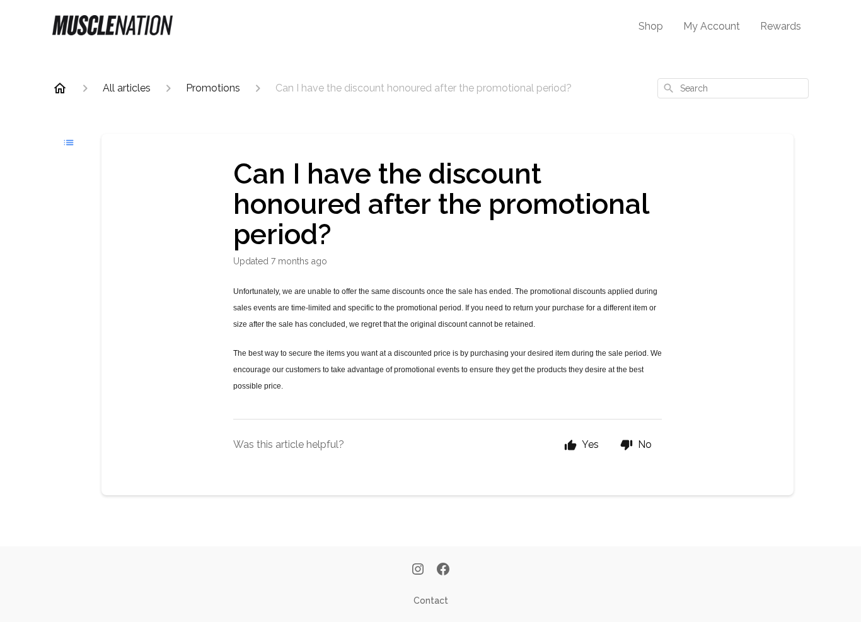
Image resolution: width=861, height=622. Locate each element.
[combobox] (733, 88)
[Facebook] (443, 570)
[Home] (59, 88)
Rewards (780, 26)
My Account (711, 26)
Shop (651, 26)
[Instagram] (417, 570)
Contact (430, 601)
